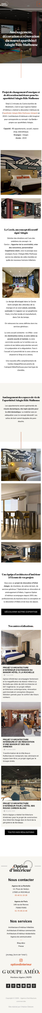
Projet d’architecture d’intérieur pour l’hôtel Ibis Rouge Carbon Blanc (19, 805)
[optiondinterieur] (21, 960)
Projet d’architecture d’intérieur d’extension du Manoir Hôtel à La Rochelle (18, 670)
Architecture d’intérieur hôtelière (21, 927)
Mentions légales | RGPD (21, 977)
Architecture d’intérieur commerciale (21, 930)
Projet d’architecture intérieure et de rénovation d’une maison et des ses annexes (18, 743)
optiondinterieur (21, 964)
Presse (21, 946)
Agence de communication (21, 937)
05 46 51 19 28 (21, 895)
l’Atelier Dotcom (27, 1007)
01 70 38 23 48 (21, 911)
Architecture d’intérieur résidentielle (21, 933)
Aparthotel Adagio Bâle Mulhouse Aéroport (20, 113)
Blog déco (21, 943)
